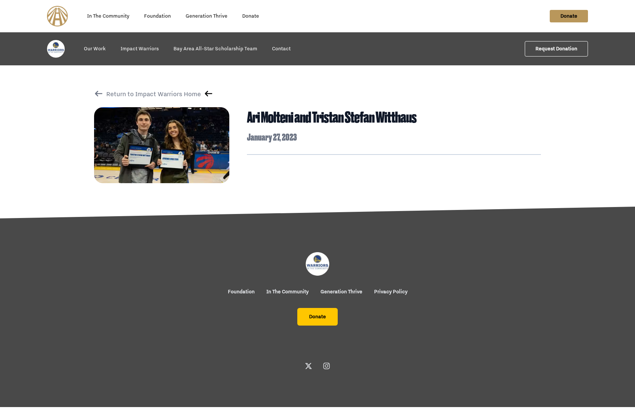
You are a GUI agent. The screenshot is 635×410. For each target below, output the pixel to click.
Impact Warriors (140, 49)
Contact (281, 49)
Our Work (95, 49)
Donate (250, 16)
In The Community (108, 16)
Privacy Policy (391, 292)
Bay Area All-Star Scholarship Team (215, 49)
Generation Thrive (206, 16)
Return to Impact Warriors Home (153, 94)
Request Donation (556, 49)
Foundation (157, 16)
